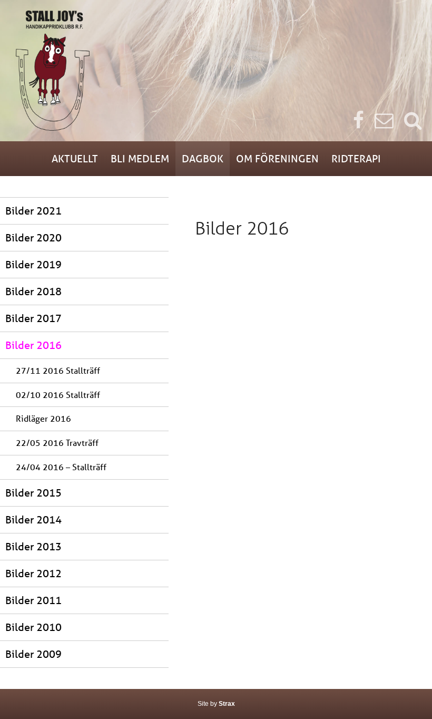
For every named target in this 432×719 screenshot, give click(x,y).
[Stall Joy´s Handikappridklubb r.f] (216, 71)
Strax (227, 703)
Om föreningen (277, 158)
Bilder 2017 (33, 318)
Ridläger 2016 (43, 418)
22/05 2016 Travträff (57, 442)
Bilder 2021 (33, 210)
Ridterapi (356, 158)
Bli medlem (140, 158)
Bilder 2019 (33, 264)
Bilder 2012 (33, 573)
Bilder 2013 (33, 546)
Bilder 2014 (33, 519)
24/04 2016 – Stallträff (61, 466)
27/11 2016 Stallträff (58, 370)
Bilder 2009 (33, 653)
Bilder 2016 (33, 345)
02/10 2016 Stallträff (58, 394)
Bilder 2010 (33, 627)
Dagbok (202, 158)
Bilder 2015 (33, 492)
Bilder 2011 (33, 600)
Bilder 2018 (33, 291)
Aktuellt (75, 158)
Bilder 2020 (33, 237)
